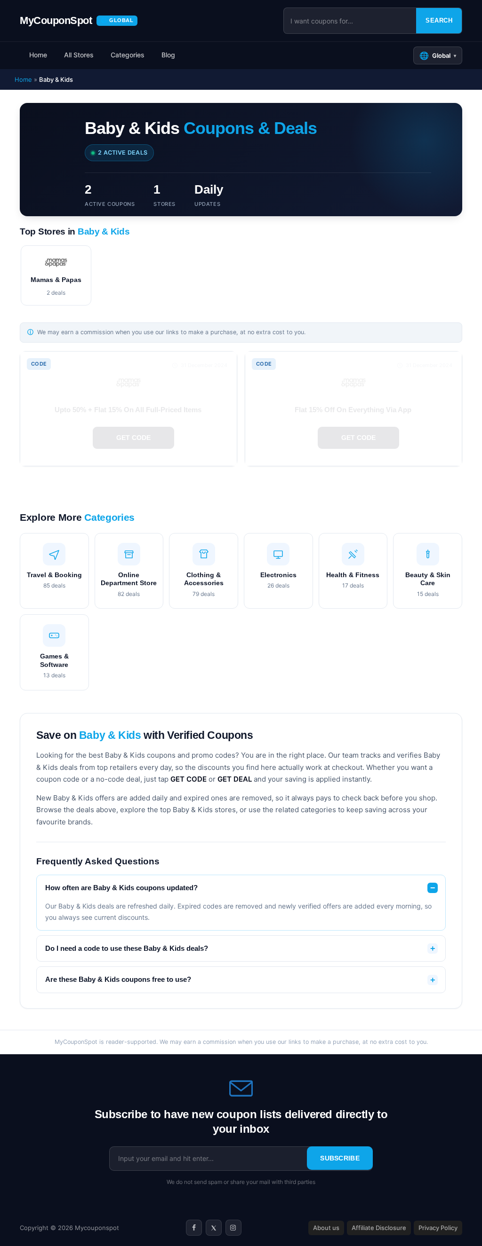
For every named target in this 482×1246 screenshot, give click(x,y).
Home (38, 55)
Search (439, 20)
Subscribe (340, 1158)
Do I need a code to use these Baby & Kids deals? (126, 948)
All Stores (79, 55)
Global (437, 55)
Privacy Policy (438, 1227)
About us (326, 1227)
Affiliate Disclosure (379, 1227)
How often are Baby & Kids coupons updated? (121, 888)
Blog (168, 55)
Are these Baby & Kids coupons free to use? (118, 979)
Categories (128, 55)
